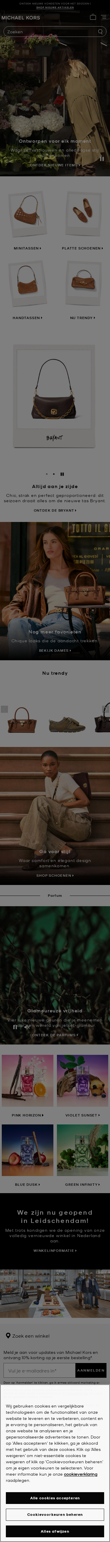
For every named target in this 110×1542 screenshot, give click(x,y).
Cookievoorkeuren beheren (55, 1514)
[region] (55, 1463)
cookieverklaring (80, 1474)
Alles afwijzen (55, 1531)
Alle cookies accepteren (55, 1497)
